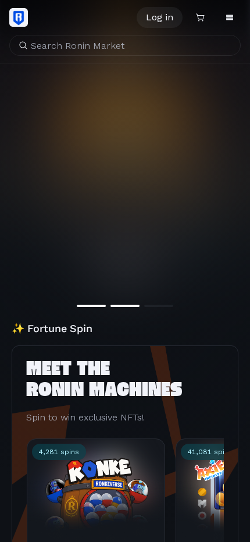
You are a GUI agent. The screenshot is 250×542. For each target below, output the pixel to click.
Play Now (125, 267)
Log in (159, 17)
